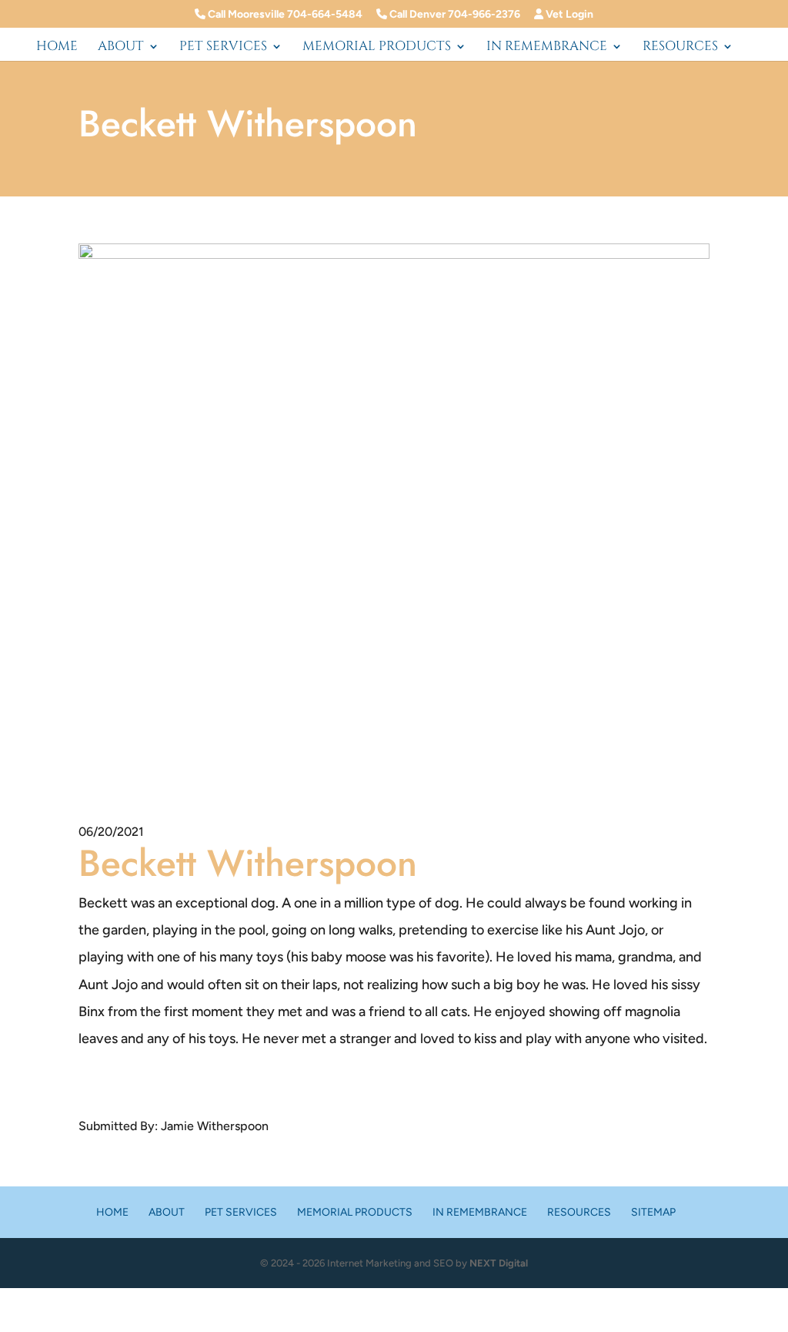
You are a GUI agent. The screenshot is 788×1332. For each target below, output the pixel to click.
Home (57, 48)
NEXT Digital (498, 1263)
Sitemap (653, 1212)
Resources (680, 48)
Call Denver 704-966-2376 (453, 14)
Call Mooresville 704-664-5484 (283, 14)
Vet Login (568, 14)
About (121, 48)
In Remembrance (546, 48)
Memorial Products (376, 48)
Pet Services (223, 48)
